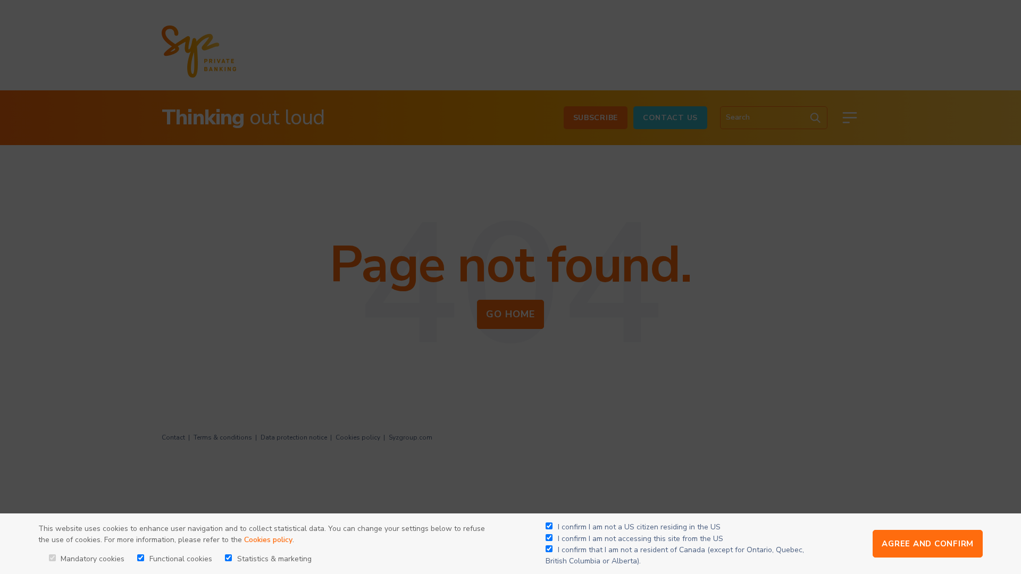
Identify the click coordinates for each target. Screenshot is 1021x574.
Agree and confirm (928, 543)
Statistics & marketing (273, 559)
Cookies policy (268, 540)
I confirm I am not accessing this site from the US (640, 539)
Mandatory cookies (91, 559)
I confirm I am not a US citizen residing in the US (639, 527)
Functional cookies (179, 559)
